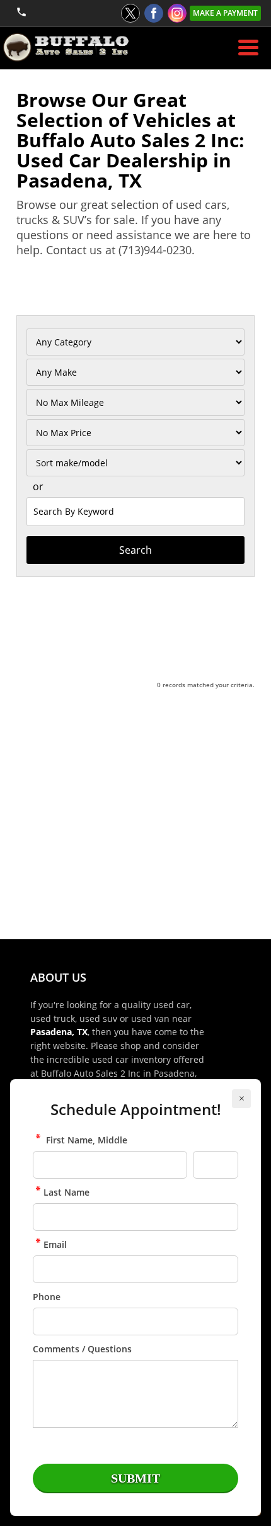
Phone (47, 1297)
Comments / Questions (82, 1349)
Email (55, 1244)
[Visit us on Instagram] (177, 13)
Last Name (66, 1192)
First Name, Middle (85, 1140)
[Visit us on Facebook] (153, 13)
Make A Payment (225, 13)
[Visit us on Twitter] (130, 13)
